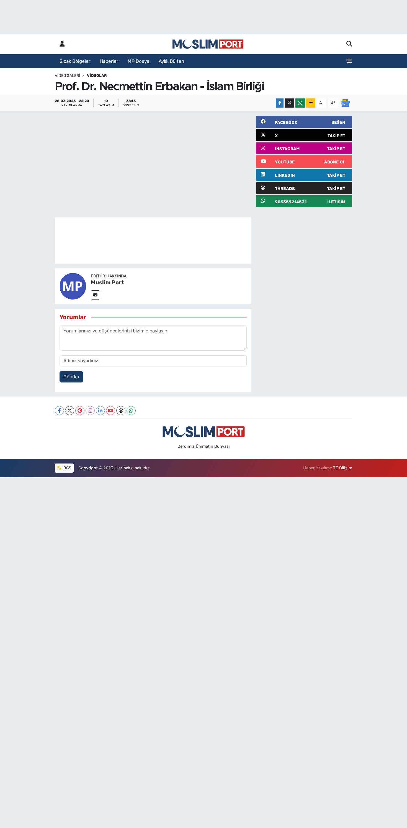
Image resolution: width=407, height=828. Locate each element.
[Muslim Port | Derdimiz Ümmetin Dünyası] (207, 44)
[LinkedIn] (100, 410)
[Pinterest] (79, 410)
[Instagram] (90, 410)
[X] (69, 410)
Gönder (71, 376)
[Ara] (349, 44)
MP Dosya (138, 61)
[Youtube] (110, 410)
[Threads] (120, 410)
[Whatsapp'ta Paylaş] (300, 103)
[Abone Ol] (345, 102)
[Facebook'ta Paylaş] (280, 103)
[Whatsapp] (131, 410)
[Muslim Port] (73, 285)
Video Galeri (67, 75)
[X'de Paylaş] (289, 103)
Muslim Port (107, 282)
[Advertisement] (304, 250)
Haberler (109, 61)
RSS (66, 467)
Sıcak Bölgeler (75, 61)
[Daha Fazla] (310, 103)
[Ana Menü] (349, 61)
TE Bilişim (342, 467)
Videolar (97, 75)
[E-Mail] (95, 295)
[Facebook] (59, 410)
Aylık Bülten (171, 61)
